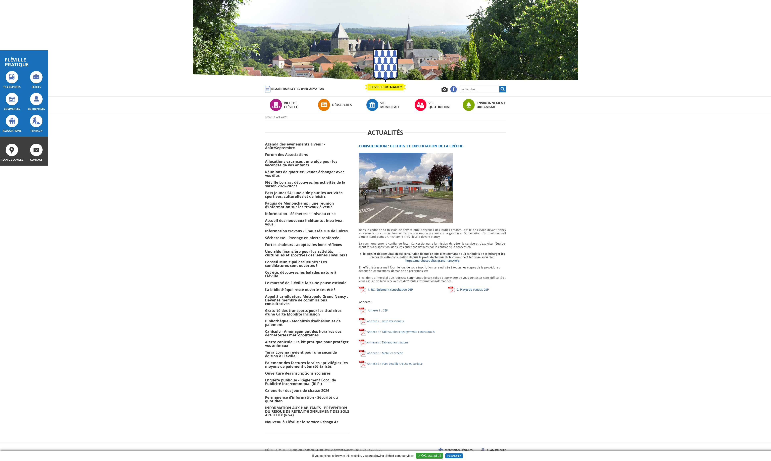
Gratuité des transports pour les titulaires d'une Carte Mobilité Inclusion (303, 312)
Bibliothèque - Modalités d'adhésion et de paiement (303, 323)
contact (36, 160)
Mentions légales (458, 450)
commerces (12, 109)
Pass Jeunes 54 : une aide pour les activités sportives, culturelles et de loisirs (304, 194)
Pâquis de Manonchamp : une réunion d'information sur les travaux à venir (299, 205)
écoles (36, 87)
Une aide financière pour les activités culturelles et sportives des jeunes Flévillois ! (306, 253)
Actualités (281, 117)
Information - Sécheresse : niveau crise (300, 213)
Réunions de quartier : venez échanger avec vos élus (304, 173)
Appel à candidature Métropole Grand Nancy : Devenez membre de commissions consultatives (306, 300)
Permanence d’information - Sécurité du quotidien (301, 399)
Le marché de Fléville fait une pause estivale (306, 282)
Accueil (269, 117)
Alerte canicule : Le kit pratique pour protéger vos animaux (307, 343)
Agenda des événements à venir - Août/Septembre (295, 146)
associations (12, 131)
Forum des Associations (286, 154)
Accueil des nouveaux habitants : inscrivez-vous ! (304, 222)
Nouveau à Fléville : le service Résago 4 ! (301, 421)
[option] (385, 40)
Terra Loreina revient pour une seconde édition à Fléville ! (301, 354)
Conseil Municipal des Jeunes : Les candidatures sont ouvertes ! (296, 263)
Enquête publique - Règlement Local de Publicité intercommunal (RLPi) (300, 382)
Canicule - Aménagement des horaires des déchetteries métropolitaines (303, 333)
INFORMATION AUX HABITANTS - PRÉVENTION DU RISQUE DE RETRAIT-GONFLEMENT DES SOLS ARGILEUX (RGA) (307, 411)
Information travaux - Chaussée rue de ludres (306, 231)
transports (11, 87)
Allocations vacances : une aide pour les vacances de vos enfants (301, 163)
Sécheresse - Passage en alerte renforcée (302, 237)
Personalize (454, 455)
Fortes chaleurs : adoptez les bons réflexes (303, 244)
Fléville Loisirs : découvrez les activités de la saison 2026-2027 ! (305, 184)
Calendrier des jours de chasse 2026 (297, 390)
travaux (36, 131)
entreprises (36, 109)
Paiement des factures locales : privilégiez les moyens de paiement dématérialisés (306, 364)
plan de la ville (12, 160)
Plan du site (496, 450)
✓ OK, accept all (429, 455)
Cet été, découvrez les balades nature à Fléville (301, 274)
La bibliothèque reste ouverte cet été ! (300, 289)
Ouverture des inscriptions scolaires (298, 373)
